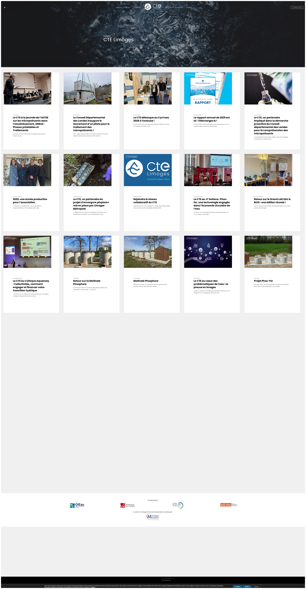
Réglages (256, 586)
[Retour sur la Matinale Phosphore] (91, 274)
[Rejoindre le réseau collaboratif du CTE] (152, 192)
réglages (93, 587)
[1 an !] (91, 356)
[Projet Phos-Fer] (272, 274)
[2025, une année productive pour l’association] (31, 192)
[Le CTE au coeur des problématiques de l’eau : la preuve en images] (212, 274)
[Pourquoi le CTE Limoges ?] (152, 356)
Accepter (237, 586)
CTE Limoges (11, 75)
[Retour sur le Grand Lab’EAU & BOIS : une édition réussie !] (272, 192)
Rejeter (247, 586)
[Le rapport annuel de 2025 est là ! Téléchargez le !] (212, 111)
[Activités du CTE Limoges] (212, 356)
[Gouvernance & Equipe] (47, 437)
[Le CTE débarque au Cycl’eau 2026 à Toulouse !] (152, 111)
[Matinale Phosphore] (152, 274)
